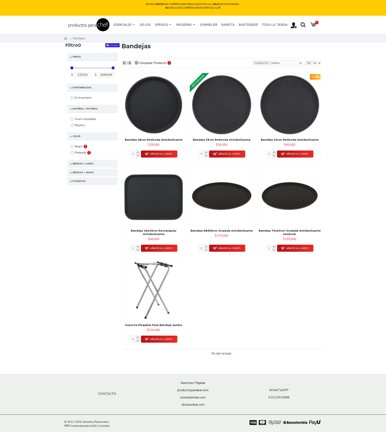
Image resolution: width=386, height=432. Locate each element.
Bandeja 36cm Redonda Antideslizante (221, 139)
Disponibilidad (82, 87)
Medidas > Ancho (83, 172)
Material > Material (85, 108)
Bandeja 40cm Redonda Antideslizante (290, 139)
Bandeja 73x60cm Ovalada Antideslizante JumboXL (290, 232)
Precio (77, 56)
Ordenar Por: (262, 63)
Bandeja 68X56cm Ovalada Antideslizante (222, 230)
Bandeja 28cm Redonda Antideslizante (154, 139)
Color (76, 136)
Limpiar (113, 45)
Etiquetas (79, 181)
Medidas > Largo (83, 163)
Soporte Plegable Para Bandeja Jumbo (153, 325)
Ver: (309, 63)
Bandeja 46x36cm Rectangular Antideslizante (154, 232)
